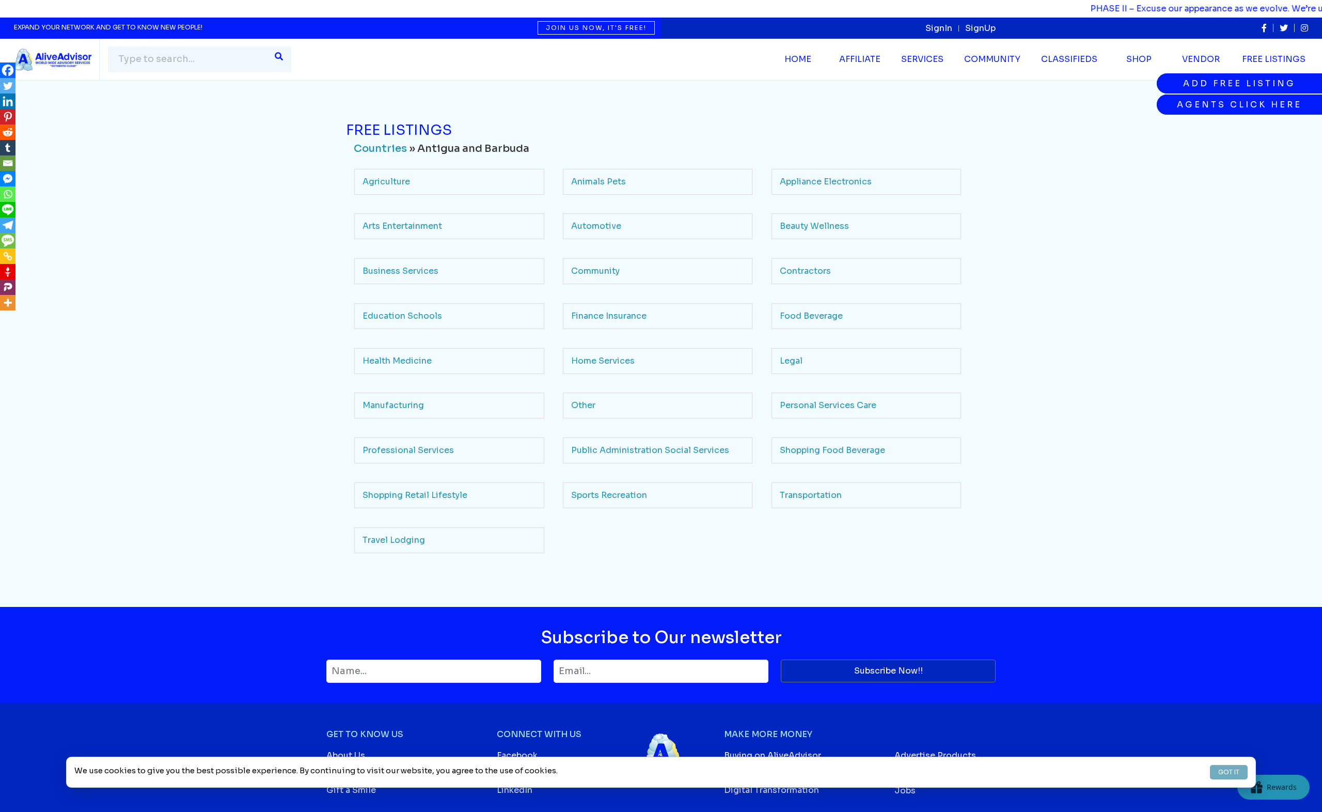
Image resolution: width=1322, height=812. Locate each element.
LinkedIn (514, 790)
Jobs (905, 790)
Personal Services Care (828, 405)
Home (797, 59)
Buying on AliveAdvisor (772, 755)
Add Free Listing (1239, 83)
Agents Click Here (1239, 104)
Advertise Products (935, 755)
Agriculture (386, 181)
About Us (345, 755)
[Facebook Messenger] (7, 178)
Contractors (805, 271)
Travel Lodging (394, 540)
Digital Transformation (771, 790)
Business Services (400, 271)
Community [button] (992, 59)
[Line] (7, 209)
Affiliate (859, 59)
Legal (791, 360)
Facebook (517, 755)
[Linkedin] (7, 101)
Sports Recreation (609, 495)
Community (595, 271)
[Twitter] (7, 85)
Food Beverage (811, 315)
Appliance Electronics (826, 181)
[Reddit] (7, 132)
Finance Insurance (609, 315)
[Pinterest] (7, 116)
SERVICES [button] (922, 59)
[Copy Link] (7, 256)
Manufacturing (393, 405)
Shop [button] (1139, 59)
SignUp (980, 28)
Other (583, 405)
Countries (380, 148)
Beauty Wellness (814, 226)
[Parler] (7, 287)
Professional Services (408, 450)
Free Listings (1273, 59)
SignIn (938, 28)
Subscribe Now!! (888, 670)
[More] (7, 302)
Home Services (603, 360)
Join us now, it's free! (596, 28)
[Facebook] (7, 70)
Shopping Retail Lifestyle (415, 495)
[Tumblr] (7, 147)
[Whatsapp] (7, 194)
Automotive (596, 226)
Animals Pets (598, 181)
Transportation (811, 495)
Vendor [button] (1201, 59)
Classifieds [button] (1069, 59)
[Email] (7, 163)
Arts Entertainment (402, 226)
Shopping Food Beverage (832, 450)
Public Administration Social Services (650, 450)
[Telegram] (7, 225)
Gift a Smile (351, 790)
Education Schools (402, 315)
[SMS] (7, 240)
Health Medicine (397, 360)
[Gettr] (7, 271)
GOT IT (1228, 772)
